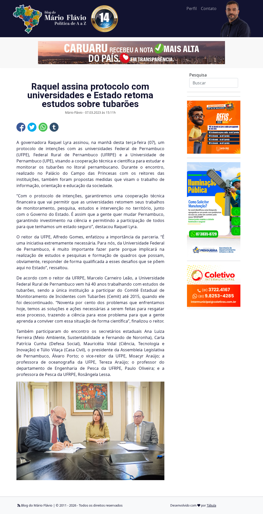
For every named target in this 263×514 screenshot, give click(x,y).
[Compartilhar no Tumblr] (54, 127)
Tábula (211, 505)
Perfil (191, 8)
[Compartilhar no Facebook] (20, 127)
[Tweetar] (31, 127)
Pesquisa (198, 75)
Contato (209, 8)
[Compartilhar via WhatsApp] (43, 127)
